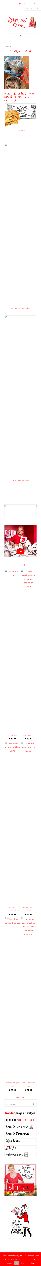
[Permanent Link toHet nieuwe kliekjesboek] (20, 145)
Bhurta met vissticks (20, 480)
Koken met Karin (20, 23)
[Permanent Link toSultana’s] (20, 127)
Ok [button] (17, 1263)
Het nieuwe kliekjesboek (21, 308)
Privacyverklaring (26, 1263)
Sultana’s (20, 130)
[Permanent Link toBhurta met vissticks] (20, 317)
